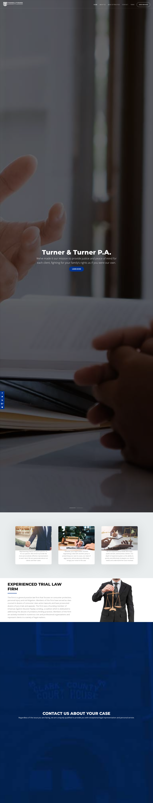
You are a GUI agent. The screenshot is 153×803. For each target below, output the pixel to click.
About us (103, 5)
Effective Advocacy (76, 548)
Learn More (76, 269)
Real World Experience (119, 548)
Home (95, 5)
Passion (33, 548)
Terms (132, 5)
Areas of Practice (114, 5)
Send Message (143, 5)
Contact (125, 5)
